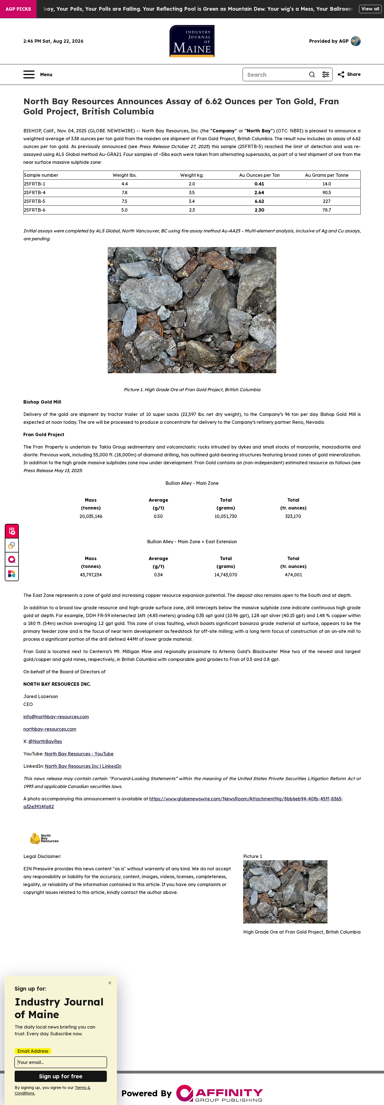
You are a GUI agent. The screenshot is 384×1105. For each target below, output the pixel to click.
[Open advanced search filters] (325, 74)
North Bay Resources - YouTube (79, 754)
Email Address (32, 1051)
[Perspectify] (11, 545)
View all (370, 9)
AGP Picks (18, 9)
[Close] (109, 983)
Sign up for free (60, 1076)
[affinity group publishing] (11, 559)
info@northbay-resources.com (56, 716)
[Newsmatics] (11, 574)
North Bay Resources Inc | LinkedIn (83, 766)
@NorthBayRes (45, 741)
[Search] (312, 74)
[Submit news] (11, 531)
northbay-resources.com (49, 729)
